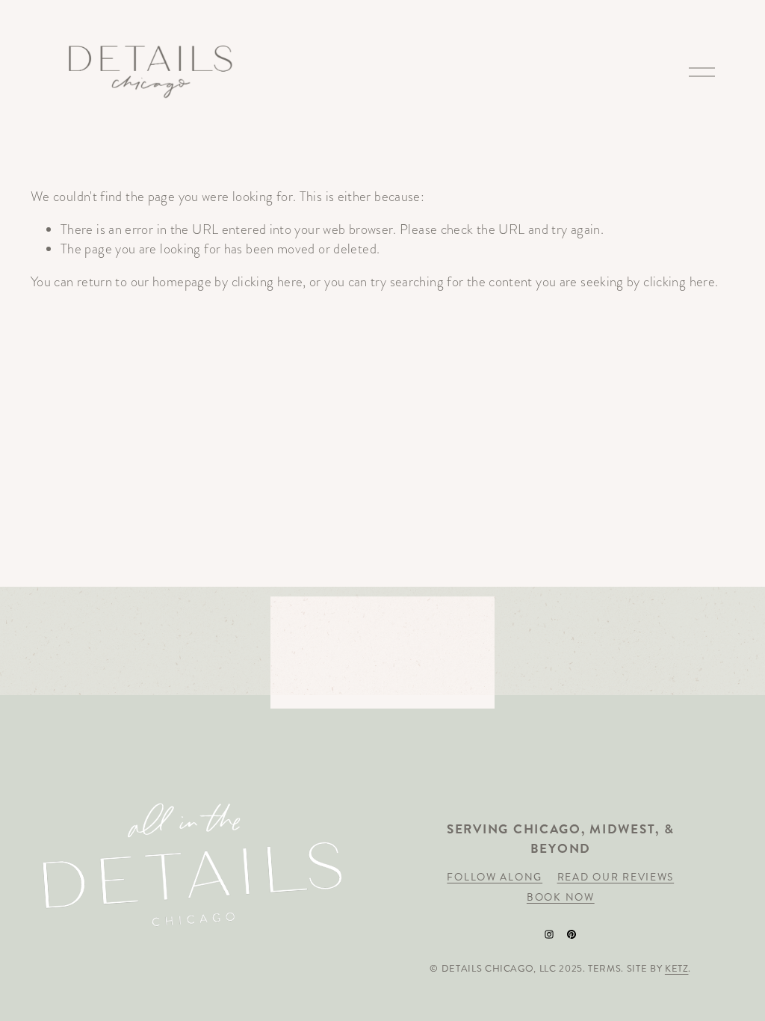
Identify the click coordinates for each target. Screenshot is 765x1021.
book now (561, 897)
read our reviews (616, 877)
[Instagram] (549, 934)
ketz (677, 968)
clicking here (267, 281)
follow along (494, 877)
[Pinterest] (571, 934)
